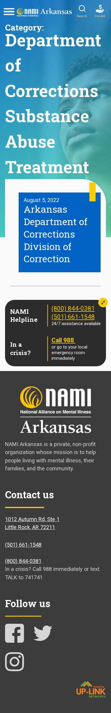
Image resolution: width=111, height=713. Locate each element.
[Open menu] (9, 11)
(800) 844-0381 (73, 308)
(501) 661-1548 (73, 316)
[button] (82, 12)
